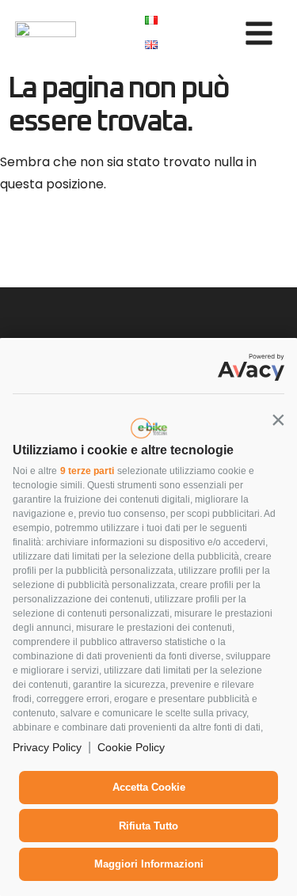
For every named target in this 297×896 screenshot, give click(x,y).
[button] (278, 419)
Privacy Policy (47, 747)
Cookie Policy (131, 747)
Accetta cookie (148, 787)
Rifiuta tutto (148, 826)
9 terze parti (87, 470)
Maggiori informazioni (149, 864)
